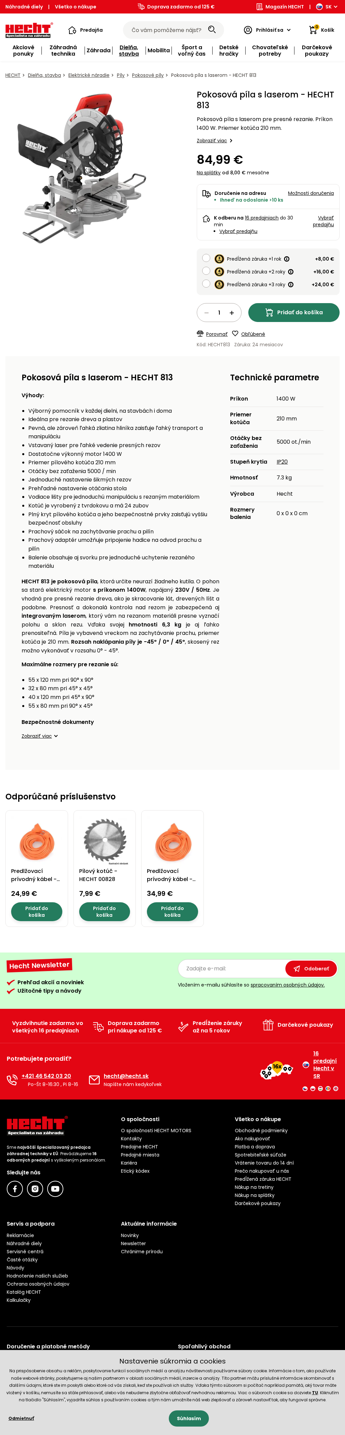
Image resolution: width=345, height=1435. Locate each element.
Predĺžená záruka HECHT (263, 1179)
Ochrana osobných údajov (38, 1284)
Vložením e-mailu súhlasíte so (251, 985)
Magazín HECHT (284, 6)
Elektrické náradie (88, 75)
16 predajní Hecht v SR (325, 1065)
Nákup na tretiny (254, 1187)
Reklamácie (20, 1235)
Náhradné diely (24, 6)
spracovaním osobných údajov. (288, 985)
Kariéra (129, 1163)
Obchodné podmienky (261, 1130)
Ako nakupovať (252, 1138)
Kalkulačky (19, 1300)
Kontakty (131, 1138)
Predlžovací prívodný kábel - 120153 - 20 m (34, 879)
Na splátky (209, 172)
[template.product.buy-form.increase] (232, 313)
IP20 (282, 462)
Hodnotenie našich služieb (37, 1275)
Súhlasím (189, 1418)
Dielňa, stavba (44, 75)
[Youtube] (55, 1189)
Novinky (130, 1235)
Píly (121, 75)
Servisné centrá (25, 1251)
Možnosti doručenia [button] (311, 193)
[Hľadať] (212, 30)
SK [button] (328, 6)
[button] (85, 30)
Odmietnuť (21, 1418)
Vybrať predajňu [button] (323, 221)
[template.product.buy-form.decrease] (206, 313)
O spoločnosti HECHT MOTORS (156, 1130)
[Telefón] (12, 1080)
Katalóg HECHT (24, 1292)
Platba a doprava (255, 1146)
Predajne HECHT (139, 1146)
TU (315, 1393)
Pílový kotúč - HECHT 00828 (98, 875)
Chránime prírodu (142, 1251)
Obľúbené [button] (253, 334)
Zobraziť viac (212, 140)
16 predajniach (262, 217)
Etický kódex (135, 1171)
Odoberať (316, 968)
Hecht (13, 75)
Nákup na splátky (255, 1195)
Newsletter (133, 1243)
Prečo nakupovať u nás (262, 1171)
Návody (15, 1267)
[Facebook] (15, 1189)
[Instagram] (35, 1189)
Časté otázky (22, 1259)
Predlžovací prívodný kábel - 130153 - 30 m (169, 879)
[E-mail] (94, 1080)
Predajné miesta (140, 1154)
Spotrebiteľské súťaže (260, 1154)
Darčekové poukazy (258, 1203)
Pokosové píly (148, 75)
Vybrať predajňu (238, 231)
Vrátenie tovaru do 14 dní (264, 1163)
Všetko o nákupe (75, 6)
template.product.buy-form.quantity (219, 312)
